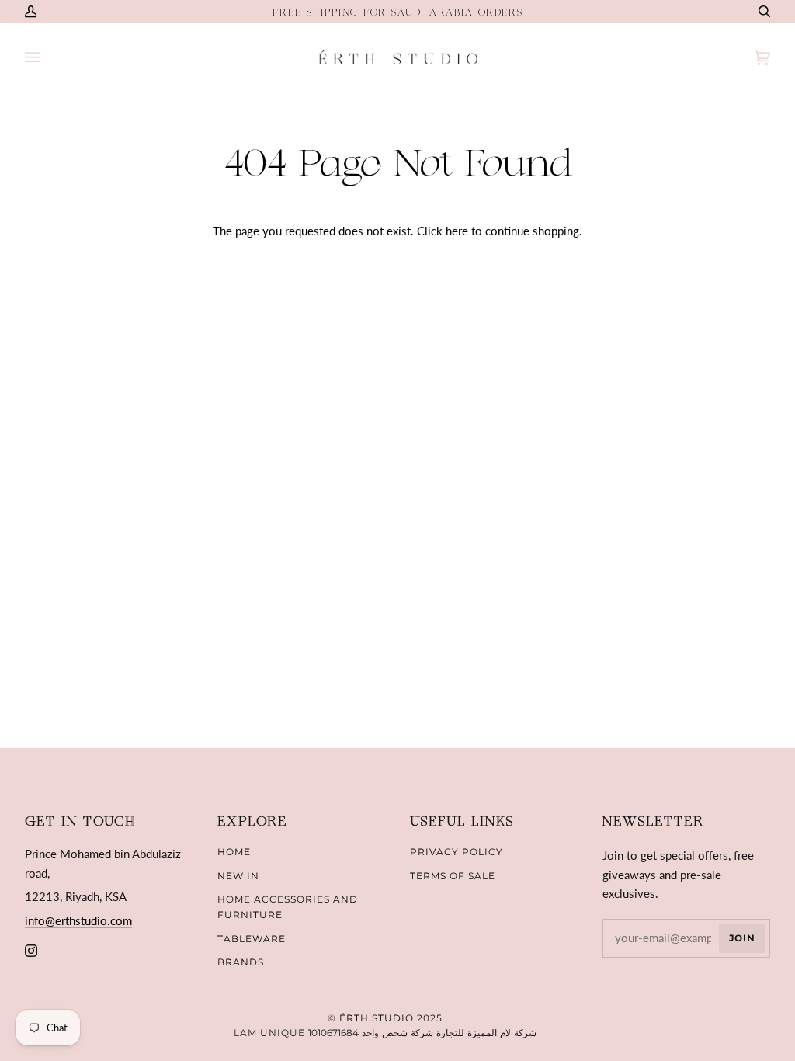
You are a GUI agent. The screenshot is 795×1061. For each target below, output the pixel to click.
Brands (240, 962)
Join (742, 938)
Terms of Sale (452, 876)
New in (238, 876)
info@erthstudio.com (78, 920)
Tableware (251, 938)
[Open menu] (48, 57)
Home (234, 851)
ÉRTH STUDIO (376, 1018)
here (457, 231)
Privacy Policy (456, 851)
